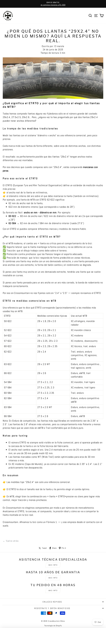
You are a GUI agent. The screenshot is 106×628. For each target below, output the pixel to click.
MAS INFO (53, 565)
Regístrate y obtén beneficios (52, 608)
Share (54, 548)
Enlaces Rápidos (52, 602)
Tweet (44, 548)
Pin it (64, 548)
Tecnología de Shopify (53, 625)
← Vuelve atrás (11, 540)
